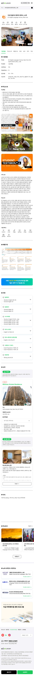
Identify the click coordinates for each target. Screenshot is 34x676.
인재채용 (24, 629)
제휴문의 (19, 629)
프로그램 (24, 3)
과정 (20, 51)
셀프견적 (9, 672)
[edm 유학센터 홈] (6, 3)
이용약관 (7, 629)
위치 (28, 51)
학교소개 (9, 51)
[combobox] (27, 635)
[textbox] (27, 635)
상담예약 (25, 672)
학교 (29, 3)
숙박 (24, 51)
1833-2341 (12, 641)
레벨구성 (15, 51)
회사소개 (3, 629)
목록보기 (17, 556)
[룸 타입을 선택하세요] (17, 421)
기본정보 (3, 51)
